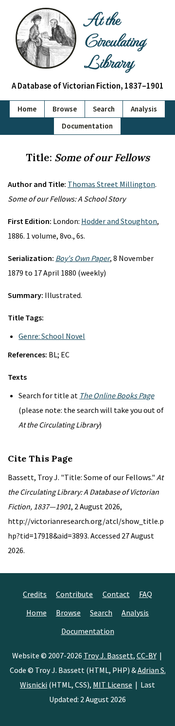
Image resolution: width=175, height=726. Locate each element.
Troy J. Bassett (108, 655)
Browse (64, 108)
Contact (116, 594)
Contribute (74, 594)
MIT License (112, 684)
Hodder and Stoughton (119, 221)
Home (27, 108)
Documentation (87, 125)
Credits (35, 594)
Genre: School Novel (51, 336)
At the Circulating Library (114, 39)
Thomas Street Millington (111, 184)
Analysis (144, 108)
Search (104, 108)
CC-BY (147, 655)
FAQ (145, 594)
